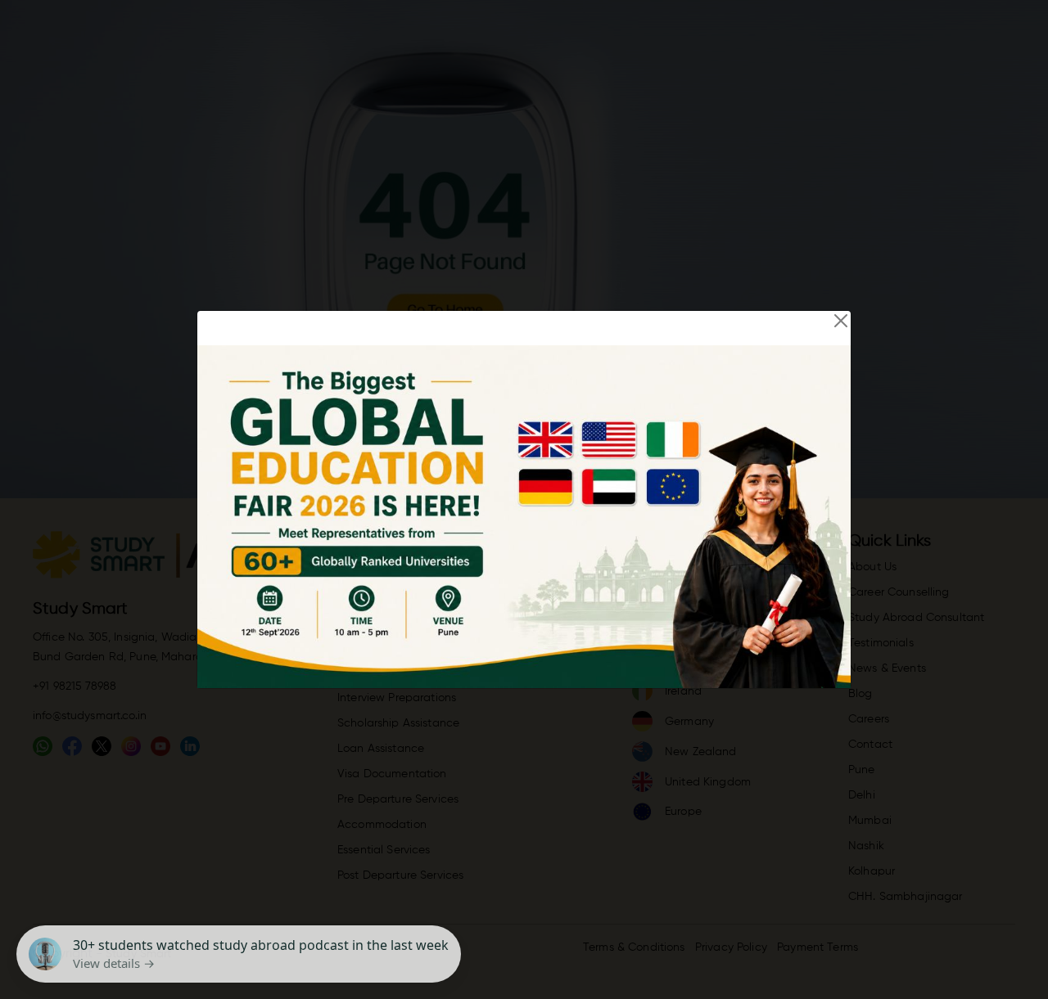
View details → (114, 963)
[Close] (841, 321)
